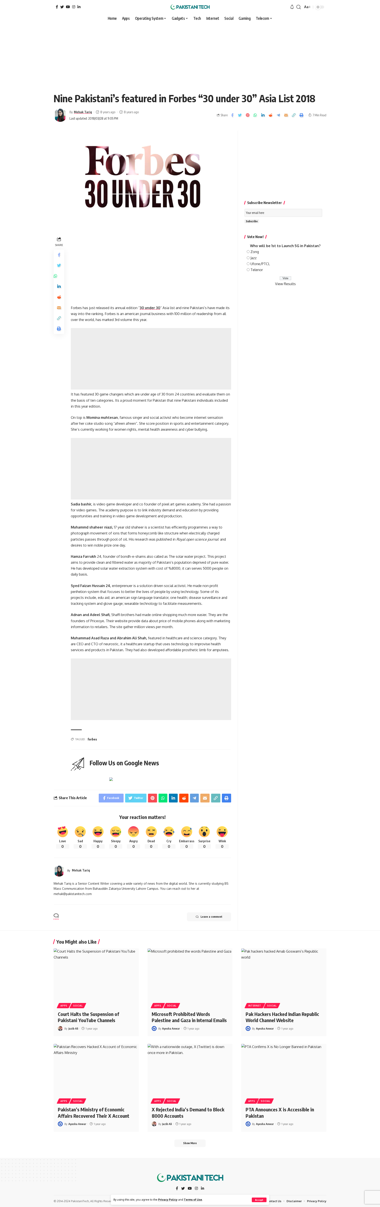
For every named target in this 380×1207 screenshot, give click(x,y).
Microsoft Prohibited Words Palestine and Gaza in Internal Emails (189, 1017)
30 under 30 (150, 308)
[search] (298, 7)
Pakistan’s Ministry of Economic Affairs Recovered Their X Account (93, 1112)
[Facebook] (57, 7)
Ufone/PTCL (260, 264)
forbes (92, 739)
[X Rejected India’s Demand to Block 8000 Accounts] (190, 1069)
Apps (63, 1005)
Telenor (256, 270)
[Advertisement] (190, 55)
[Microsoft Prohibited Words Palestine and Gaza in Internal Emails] (190, 973)
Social (77, 1005)
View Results (285, 284)
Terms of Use (193, 1199)
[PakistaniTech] (190, 7)
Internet (254, 1005)
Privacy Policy (167, 1199)
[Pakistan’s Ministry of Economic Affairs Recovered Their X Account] (96, 1069)
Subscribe (252, 221)
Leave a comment (211, 916)
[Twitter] (62, 7)
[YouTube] (68, 7)
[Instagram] (73, 7)
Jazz (253, 258)
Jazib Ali (73, 1028)
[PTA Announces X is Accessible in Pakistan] (283, 1069)
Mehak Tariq (83, 112)
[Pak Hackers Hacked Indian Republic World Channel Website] (283, 973)
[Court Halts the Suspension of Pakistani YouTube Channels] (96, 973)
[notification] (292, 7)
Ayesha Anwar (171, 1028)
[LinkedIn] (79, 7)
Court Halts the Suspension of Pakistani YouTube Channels (88, 1017)
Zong (254, 252)
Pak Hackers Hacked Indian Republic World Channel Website (282, 1017)
